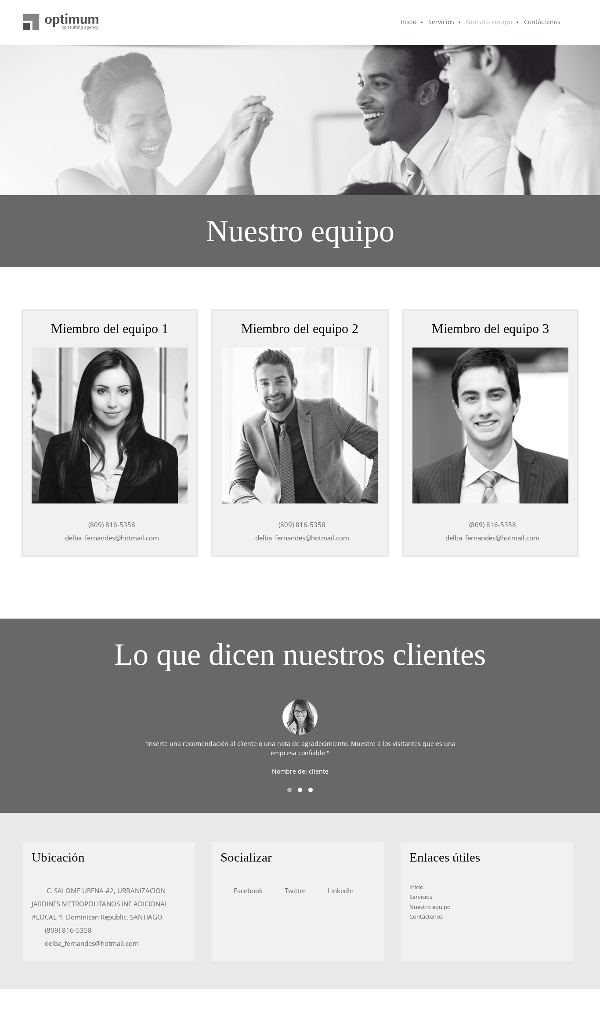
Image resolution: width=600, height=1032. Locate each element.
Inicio (416, 887)
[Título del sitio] (60, 22)
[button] (289, 790)
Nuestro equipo (430, 907)
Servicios (420, 897)
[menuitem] (409, 22)
